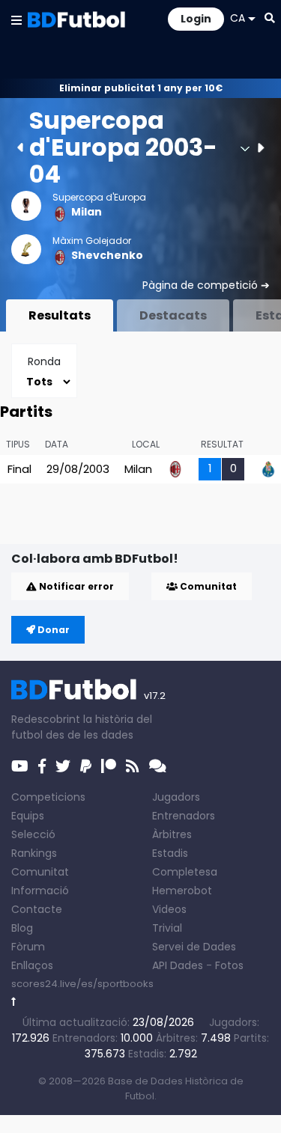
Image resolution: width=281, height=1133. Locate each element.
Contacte (36, 909)
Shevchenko (107, 255)
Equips (27, 815)
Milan (86, 211)
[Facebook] (42, 766)
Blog (22, 927)
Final (19, 469)
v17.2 (155, 695)
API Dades (177, 965)
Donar (52, 629)
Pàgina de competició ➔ (206, 285)
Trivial (167, 927)
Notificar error (75, 586)
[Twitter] (62, 766)
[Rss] (132, 766)
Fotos (229, 965)
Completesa (184, 871)
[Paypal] (85, 766)
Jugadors (176, 797)
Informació (40, 890)
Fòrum (28, 946)
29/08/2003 (77, 469)
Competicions (48, 797)
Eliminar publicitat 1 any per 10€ (141, 88)
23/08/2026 (163, 1022)
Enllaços (32, 965)
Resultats (59, 315)
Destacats (173, 315)
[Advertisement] (146, 520)
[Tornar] (13, 1002)
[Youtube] (19, 766)
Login (196, 18)
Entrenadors (183, 815)
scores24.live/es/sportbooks (82, 984)
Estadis (170, 853)
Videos (169, 909)
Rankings (34, 853)
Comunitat (207, 586)
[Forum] (157, 766)
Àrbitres (172, 834)
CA (237, 17)
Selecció (33, 834)
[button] (16, 19)
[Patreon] (108, 766)
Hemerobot (182, 890)
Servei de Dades (194, 946)
